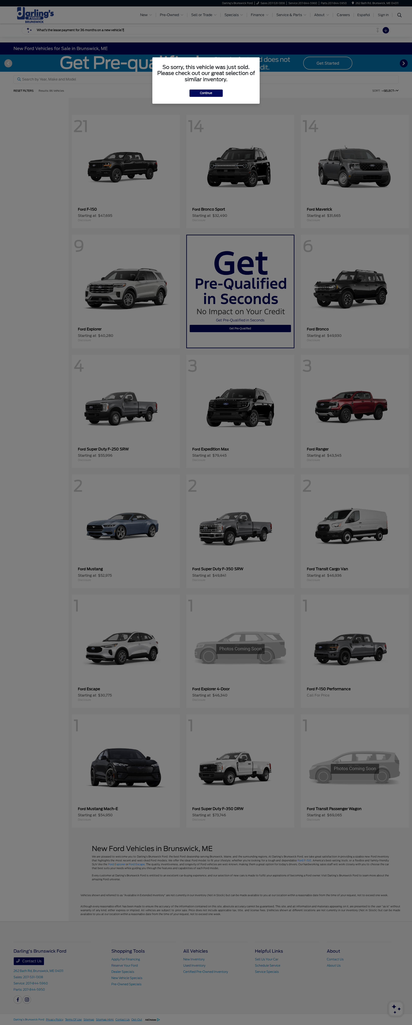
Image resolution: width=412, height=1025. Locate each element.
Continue (206, 93)
